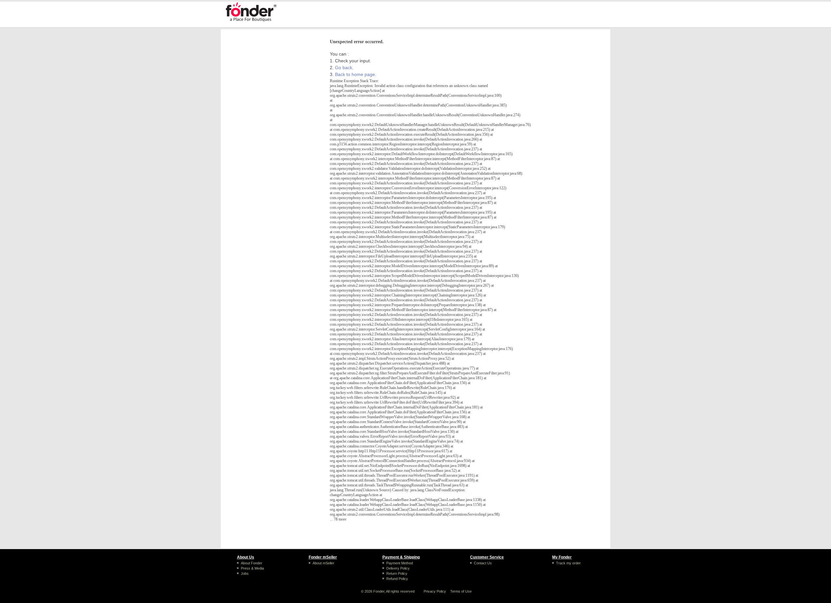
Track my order (568, 563)
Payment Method (399, 563)
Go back (343, 67)
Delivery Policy (398, 568)
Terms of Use (461, 591)
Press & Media (252, 568)
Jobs (245, 573)
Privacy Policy (435, 591)
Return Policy (396, 573)
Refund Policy (397, 579)
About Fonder (251, 563)
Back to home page (355, 74)
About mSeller (323, 563)
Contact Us (483, 563)
